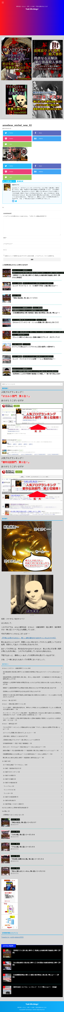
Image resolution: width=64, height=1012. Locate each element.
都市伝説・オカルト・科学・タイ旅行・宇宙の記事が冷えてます (32, 1007)
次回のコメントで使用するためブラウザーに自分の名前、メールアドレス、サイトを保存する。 (30, 256)
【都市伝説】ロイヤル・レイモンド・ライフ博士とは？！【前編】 (35, 987)
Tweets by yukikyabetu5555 (12, 937)
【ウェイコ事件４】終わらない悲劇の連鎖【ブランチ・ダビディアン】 (36, 337)
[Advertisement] (32, 23)
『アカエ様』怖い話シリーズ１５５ (23, 847)
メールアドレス (7, 243)
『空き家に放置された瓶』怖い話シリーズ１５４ (27, 859)
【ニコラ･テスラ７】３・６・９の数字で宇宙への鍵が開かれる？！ (35, 286)
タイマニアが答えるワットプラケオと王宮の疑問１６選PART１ (33, 347)
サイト (5, 249)
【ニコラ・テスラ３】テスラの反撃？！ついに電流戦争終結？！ (34, 359)
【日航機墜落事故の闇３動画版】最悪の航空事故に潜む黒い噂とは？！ (36, 313)
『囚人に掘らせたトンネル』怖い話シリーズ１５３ (28, 871)
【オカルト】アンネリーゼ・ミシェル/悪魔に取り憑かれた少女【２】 (35, 322)
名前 (5, 237)
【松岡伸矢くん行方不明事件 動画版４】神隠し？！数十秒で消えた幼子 (36, 374)
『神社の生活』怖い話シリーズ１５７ (23, 822)
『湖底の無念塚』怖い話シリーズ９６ (25, 298)
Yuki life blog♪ (32, 9)
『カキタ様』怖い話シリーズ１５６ (23, 834)
